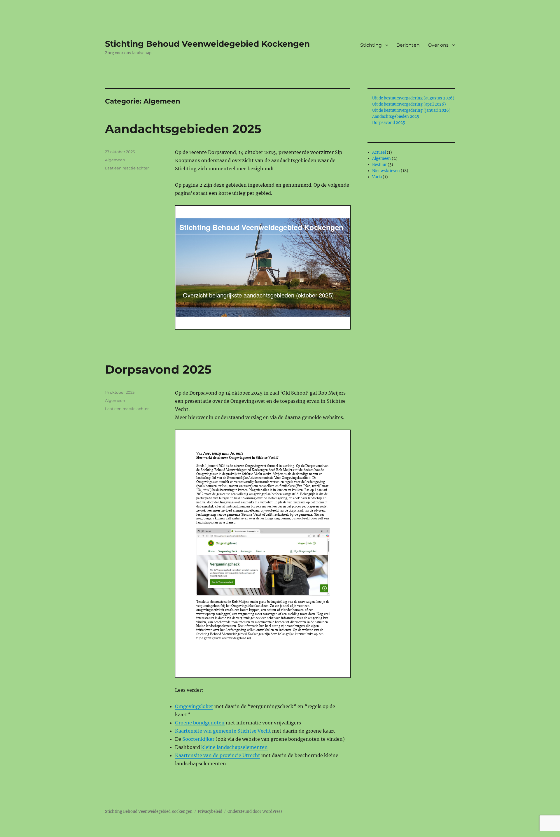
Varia (377, 176)
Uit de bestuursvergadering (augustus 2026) (413, 98)
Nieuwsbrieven (386, 170)
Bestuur (379, 164)
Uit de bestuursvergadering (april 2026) (409, 104)
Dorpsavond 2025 (158, 369)
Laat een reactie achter (127, 168)
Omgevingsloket (194, 706)
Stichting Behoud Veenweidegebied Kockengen (207, 44)
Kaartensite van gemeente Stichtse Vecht (223, 731)
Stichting (371, 45)
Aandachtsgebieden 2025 (183, 129)
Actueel (379, 152)
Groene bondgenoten (200, 723)
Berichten (408, 45)
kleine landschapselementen (234, 747)
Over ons (438, 45)
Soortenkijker (198, 739)
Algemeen (115, 159)
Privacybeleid (210, 811)
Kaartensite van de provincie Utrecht (217, 755)
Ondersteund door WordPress (255, 811)
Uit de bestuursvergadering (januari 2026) (411, 110)
